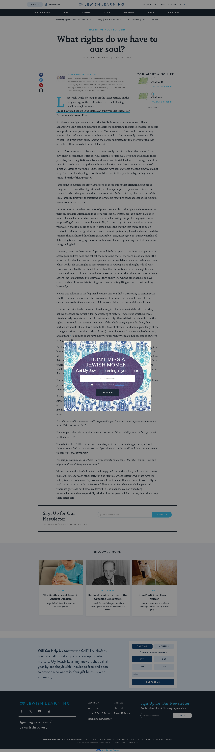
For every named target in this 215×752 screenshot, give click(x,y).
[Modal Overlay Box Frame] (107, 376)
